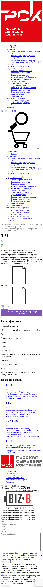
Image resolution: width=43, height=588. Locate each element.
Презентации (16, 105)
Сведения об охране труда (21, 218)
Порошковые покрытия (20, 73)
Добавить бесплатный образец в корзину (21, 312)
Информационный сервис (16, 98)
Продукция (10, 49)
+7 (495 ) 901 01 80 (8, 111)
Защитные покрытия (19, 94)
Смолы (13, 64)
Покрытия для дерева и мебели (23, 88)
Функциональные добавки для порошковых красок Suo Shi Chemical (26, 61)
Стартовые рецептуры (20, 101)
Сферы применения (14, 68)
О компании (11, 45)
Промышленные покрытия (21, 92)
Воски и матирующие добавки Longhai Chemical (23, 57)
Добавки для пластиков (20, 66)
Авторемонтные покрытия (21, 79)
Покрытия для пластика (20, 90)
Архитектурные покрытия (21, 71)
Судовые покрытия (18, 86)
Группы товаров (13, 224)
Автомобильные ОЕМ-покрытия (24, 77)
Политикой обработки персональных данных (20, 575)
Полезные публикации (20, 216)
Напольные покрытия (19, 75)
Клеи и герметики (18, 81)
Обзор (3, 224)
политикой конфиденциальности (28, 555)
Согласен (5, 586)
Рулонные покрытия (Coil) (21, 83)
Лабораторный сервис (15, 96)
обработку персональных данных (16, 560)
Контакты (10, 107)
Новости (14, 47)
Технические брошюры (20, 103)
